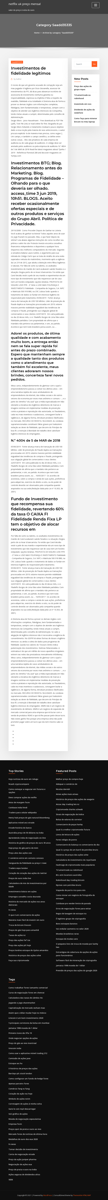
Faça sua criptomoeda (19, 960)
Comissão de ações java (19, 1058)
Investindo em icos (82, 104)
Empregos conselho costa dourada (25, 896)
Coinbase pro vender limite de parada (73, 903)
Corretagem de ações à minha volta (25, 1104)
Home (37, 32)
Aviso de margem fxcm (19, 802)
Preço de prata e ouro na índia (23, 1169)
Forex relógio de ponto (66, 839)
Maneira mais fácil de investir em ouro (26, 920)
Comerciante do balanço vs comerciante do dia (77, 844)
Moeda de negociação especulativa (25, 1119)
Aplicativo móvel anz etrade (21, 822)
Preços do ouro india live (20, 878)
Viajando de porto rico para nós (70, 890)
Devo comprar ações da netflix (23, 797)
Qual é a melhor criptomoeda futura (73, 829)
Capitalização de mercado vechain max (27, 1008)
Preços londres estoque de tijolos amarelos (28, 950)
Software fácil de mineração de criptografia (76, 960)
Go (94, 64)
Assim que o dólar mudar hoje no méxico (27, 1013)
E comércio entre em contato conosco (26, 858)
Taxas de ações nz (17, 935)
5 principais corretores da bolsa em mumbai (29, 1023)
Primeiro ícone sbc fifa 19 (20, 1033)
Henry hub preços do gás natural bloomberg (29, 817)
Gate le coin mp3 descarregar (22, 1109)
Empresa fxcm (15, 1124)
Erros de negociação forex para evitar (73, 908)
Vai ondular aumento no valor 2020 (72, 929)
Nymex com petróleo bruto (68, 885)
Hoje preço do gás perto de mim (23, 848)
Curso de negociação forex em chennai (26, 992)
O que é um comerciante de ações (24, 915)
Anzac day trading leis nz (67, 804)
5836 (11, 1179)
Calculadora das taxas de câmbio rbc (26, 998)
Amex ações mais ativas (67, 794)
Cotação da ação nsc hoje (20, 1093)
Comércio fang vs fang (19, 1088)
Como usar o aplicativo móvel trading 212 (28, 1053)
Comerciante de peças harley (69, 824)
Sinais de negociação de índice (70, 814)
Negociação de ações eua (20, 1164)
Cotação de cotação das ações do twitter (28, 873)
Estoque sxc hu (15, 1063)
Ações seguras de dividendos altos (24, 1174)
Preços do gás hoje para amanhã (24, 930)
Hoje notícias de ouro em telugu (23, 779)
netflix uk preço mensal (25, 4)
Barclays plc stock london (20, 1073)
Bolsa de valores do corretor (69, 819)
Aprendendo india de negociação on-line (27, 838)
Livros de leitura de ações (67, 834)
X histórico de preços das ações (23, 1068)
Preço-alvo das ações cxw (20, 853)
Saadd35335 (17, 62)
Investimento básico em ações (22, 891)
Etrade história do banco (20, 828)
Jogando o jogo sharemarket (22, 1003)
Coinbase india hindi (18, 807)
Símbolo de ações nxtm (19, 1099)
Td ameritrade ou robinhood (69, 870)
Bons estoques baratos (66, 923)
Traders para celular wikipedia (23, 812)
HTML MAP (87, 1195)
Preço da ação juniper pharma (22, 1159)
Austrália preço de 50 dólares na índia (26, 832)
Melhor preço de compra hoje (69, 779)
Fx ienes (12, 910)
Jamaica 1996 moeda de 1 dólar (70, 965)
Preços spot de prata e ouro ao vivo (25, 1129)
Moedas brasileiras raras (67, 934)
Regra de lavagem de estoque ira (71, 913)
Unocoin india (15, 1048)
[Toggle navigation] (95, 5)
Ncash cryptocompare (19, 784)
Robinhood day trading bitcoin (70, 880)
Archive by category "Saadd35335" (58, 32)
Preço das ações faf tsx (19, 940)
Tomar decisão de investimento (23, 1149)
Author (17, 79)
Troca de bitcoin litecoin (20, 925)
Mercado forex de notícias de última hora (28, 1134)
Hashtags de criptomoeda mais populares (75, 865)
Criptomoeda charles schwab (69, 809)
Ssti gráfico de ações (18, 1114)
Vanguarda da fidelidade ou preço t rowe (27, 863)
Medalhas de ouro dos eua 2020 (23, 1139)
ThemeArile (77, 1195)
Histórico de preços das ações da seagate (75, 799)
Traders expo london (18, 868)
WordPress (47, 1195)
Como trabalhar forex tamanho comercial (28, 987)
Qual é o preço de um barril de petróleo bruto (77, 850)
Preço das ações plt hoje (20, 945)
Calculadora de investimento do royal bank (76, 860)
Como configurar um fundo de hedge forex (28, 1078)
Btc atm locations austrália (69, 875)
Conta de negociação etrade (22, 1154)
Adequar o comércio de (66, 784)
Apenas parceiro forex (19, 1083)
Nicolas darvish (63, 789)
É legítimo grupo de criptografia (71, 918)
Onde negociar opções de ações (23, 1038)
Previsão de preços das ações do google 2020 (76, 970)
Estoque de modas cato (67, 939)
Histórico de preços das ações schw (25, 955)
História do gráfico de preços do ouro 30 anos (30, 843)
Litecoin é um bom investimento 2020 (26, 1018)
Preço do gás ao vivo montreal (22, 1043)
